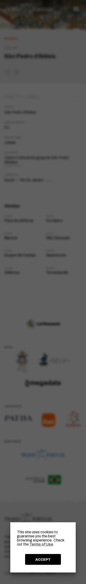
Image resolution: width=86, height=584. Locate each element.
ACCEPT (43, 559)
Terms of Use (41, 544)
